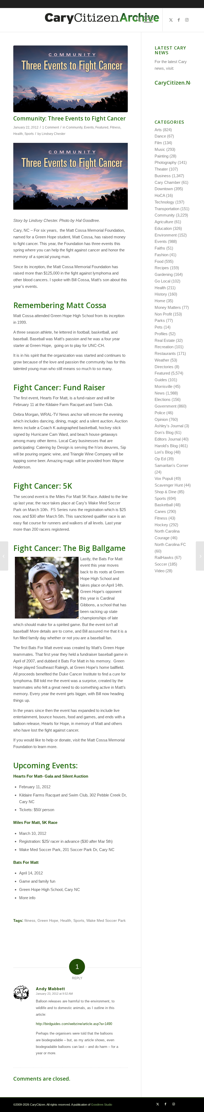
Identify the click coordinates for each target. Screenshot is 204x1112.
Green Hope (47, 921)
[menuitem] (137, 19)
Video (159, 571)
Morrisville (163, 386)
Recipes (162, 267)
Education (163, 228)
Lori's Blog (164, 452)
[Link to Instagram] (187, 20)
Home (160, 300)
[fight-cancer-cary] (70, 78)
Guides (161, 379)
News (160, 393)
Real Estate (165, 340)
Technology (164, 202)
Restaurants (165, 353)
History (161, 294)
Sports (29, 134)
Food (159, 261)
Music (160, 149)
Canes (160, 511)
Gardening (164, 274)
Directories (164, 366)
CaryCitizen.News (177, 82)
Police (160, 412)
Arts (158, 129)
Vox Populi (164, 478)
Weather (162, 360)
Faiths (160, 248)
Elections (163, 399)
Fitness (115, 127)
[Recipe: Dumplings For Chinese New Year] (4, 556)
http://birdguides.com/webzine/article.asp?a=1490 (74, 1024)
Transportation (167, 208)
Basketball (164, 505)
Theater (161, 169)
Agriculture (164, 221)
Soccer (161, 564)
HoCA (160, 195)
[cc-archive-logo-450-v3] (102, 20)
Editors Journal (168, 439)
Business (163, 175)
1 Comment (50, 127)
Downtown (164, 188)
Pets (159, 327)
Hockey (161, 524)
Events (89, 127)
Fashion (161, 254)
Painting (161, 156)
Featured (101, 127)
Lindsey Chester (53, 134)
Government (165, 406)
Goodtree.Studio (101, 1104)
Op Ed (160, 459)
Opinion (161, 419)
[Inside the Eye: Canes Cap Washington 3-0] (200, 556)
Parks (160, 320)
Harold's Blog (166, 445)
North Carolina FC (170, 544)
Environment (166, 235)
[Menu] (148, 19)
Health (18, 134)
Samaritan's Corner (171, 465)
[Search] (137, 19)
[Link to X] (171, 20)
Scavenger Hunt (169, 485)
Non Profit (163, 314)
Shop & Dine (165, 491)
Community (74, 127)
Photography (166, 162)
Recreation (164, 347)
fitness (29, 921)
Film (158, 142)
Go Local (162, 281)
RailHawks (164, 557)
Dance (160, 136)
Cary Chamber (167, 182)
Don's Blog (164, 432)
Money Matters (168, 307)
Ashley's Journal (169, 426)
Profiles (161, 333)
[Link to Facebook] (179, 20)
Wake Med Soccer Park (106, 921)
